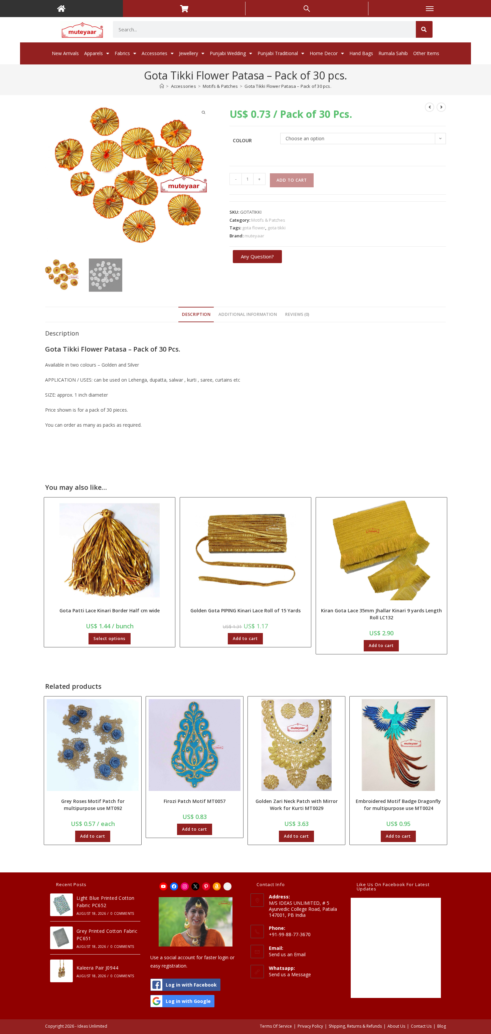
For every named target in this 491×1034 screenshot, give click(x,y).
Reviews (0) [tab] (297, 314)
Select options (110, 638)
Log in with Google (188, 1001)
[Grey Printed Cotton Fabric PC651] (61, 937)
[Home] (162, 86)
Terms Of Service (276, 1026)
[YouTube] (163, 886)
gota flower (253, 228)
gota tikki (277, 228)
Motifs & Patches (268, 220)
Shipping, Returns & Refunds (355, 1026)
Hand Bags (361, 53)
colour (242, 140)
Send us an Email (287, 954)
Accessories (154, 53)
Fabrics (122, 53)
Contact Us (421, 1026)
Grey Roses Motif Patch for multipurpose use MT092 (93, 804)
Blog (441, 1026)
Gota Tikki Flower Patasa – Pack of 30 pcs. (287, 86)
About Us (396, 1026)
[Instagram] (185, 886)
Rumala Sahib (393, 53)
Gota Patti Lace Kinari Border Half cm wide (109, 610)
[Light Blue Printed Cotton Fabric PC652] (61, 904)
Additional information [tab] (247, 314)
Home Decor (324, 53)
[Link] (227, 886)
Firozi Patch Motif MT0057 (194, 801)
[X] (195, 886)
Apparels (93, 53)
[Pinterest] (206, 886)
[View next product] (441, 107)
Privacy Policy (310, 1026)
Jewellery (188, 53)
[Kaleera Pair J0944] (61, 971)
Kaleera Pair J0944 (97, 968)
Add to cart (292, 180)
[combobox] (264, 29)
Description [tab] (196, 314)
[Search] (424, 29)
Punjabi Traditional (278, 53)
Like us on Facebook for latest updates (393, 886)
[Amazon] (217, 886)
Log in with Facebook (191, 985)
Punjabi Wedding (228, 53)
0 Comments (122, 913)
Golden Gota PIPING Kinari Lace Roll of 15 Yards (245, 610)
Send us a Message (290, 974)
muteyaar (254, 236)
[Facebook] (174, 886)
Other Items (426, 53)
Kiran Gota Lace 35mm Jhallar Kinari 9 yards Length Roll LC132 (381, 614)
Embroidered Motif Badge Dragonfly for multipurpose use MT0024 (398, 804)
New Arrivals (65, 53)
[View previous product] (429, 107)
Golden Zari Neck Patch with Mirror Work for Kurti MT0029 (297, 804)
